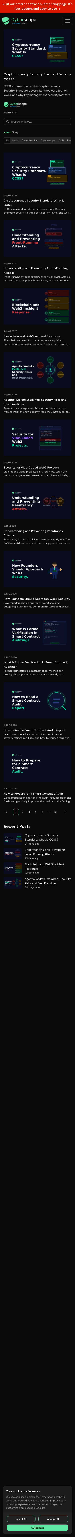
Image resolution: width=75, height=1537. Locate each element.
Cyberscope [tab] (48, 140)
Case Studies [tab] (30, 140)
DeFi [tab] (61, 140)
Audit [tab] (15, 140)
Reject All (21, 1519)
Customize (37, 1527)
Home (7, 132)
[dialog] (37, 1510)
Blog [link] (16, 132)
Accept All (53, 1519)
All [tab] (7, 140)
